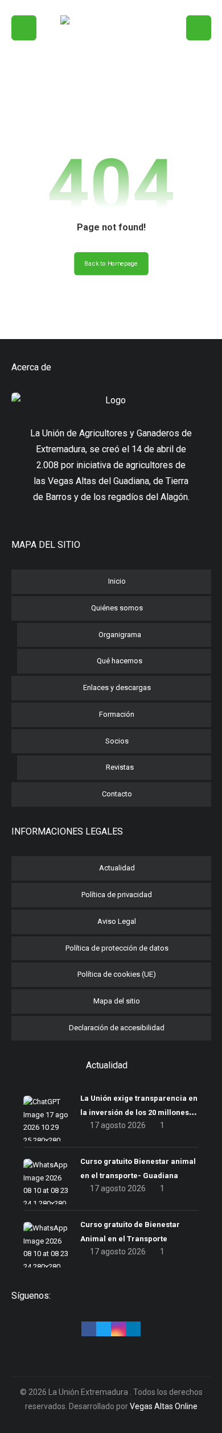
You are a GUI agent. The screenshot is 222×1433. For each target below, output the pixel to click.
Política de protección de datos (116, 948)
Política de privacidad (116, 894)
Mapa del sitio (116, 1001)
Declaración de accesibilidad (117, 1027)
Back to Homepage (111, 263)
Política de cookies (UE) (116, 974)
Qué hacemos (119, 660)
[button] (23, 27)
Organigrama (119, 634)
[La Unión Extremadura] (111, 63)
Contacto (117, 794)
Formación (116, 714)
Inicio (117, 581)
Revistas (120, 767)
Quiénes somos (117, 608)
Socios (117, 741)
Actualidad (117, 868)
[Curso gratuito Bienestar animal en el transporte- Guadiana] (46, 1181)
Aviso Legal (116, 921)
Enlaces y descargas (117, 687)
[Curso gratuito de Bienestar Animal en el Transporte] (46, 1244)
